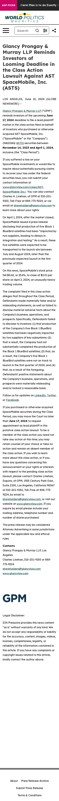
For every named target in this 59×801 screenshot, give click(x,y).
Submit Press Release (29, 788)
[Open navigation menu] (6, 30)
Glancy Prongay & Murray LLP (22, 111)
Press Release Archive (35, 780)
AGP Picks (8, 5)
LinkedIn (40, 395)
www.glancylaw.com (29, 503)
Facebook (12, 400)
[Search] (37, 30)
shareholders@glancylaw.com (33, 205)
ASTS (19, 143)
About (14, 780)
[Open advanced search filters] (45, 30)
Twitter (51, 395)
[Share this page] (54, 30)
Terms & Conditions (29, 795)
